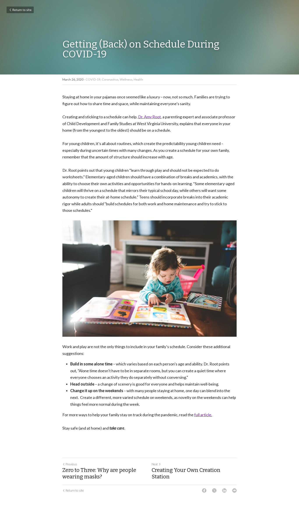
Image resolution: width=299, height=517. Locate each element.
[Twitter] (214, 490)
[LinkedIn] (224, 490)
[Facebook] (204, 490)
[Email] (234, 490)
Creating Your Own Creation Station (186, 473)
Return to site (22, 10)
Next (155, 464)
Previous (71, 464)
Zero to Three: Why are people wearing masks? (99, 473)
